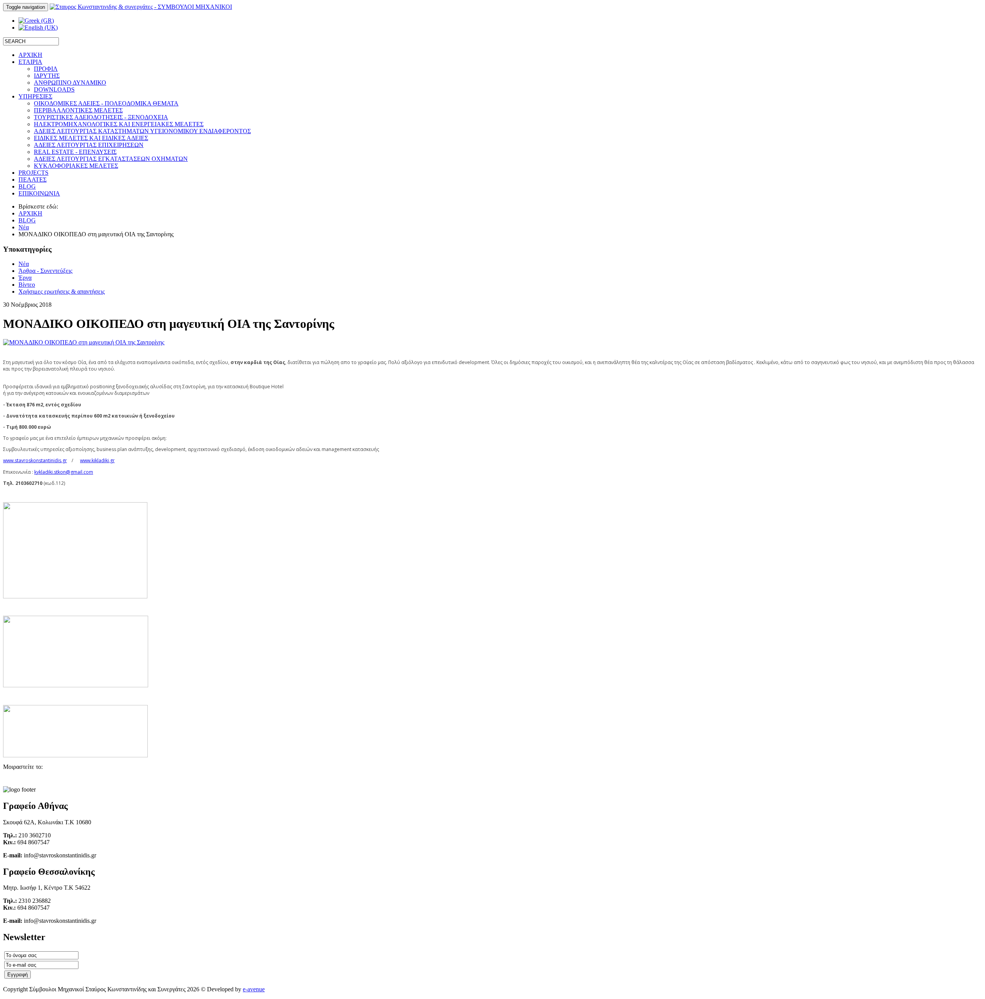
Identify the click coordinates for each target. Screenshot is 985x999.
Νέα (23, 227)
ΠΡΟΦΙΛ (46, 68)
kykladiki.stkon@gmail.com (63, 472)
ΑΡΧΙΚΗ (30, 213)
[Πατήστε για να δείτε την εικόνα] (83, 342)
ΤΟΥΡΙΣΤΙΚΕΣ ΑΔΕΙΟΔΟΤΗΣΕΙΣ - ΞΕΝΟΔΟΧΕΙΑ (101, 117)
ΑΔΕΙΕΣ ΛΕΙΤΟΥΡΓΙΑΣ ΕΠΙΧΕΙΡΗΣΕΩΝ (89, 145)
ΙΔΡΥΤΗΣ (47, 75)
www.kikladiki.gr (97, 460)
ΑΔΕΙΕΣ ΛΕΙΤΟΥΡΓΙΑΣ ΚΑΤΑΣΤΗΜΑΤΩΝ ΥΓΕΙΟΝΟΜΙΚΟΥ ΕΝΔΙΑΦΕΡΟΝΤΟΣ (142, 131)
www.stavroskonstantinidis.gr (35, 460)
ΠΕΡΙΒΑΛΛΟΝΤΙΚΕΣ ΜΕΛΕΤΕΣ (78, 110)
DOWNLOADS (54, 89)
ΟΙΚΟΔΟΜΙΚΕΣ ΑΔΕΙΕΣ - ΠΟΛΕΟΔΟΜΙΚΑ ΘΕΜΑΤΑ (106, 103)
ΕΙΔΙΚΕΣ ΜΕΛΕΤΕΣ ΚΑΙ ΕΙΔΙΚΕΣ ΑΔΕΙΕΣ (91, 138)
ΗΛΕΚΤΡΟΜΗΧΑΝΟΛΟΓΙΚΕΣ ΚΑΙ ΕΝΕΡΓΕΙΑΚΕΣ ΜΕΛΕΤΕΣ (119, 124)
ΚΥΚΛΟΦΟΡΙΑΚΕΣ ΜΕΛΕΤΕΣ (76, 165)
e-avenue (254, 989)
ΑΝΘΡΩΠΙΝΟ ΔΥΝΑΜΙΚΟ (70, 82)
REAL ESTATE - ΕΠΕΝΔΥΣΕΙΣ (75, 152)
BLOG (27, 220)
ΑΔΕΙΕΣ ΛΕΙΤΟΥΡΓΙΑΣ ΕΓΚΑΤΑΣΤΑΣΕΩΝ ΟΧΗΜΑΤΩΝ (111, 158)
